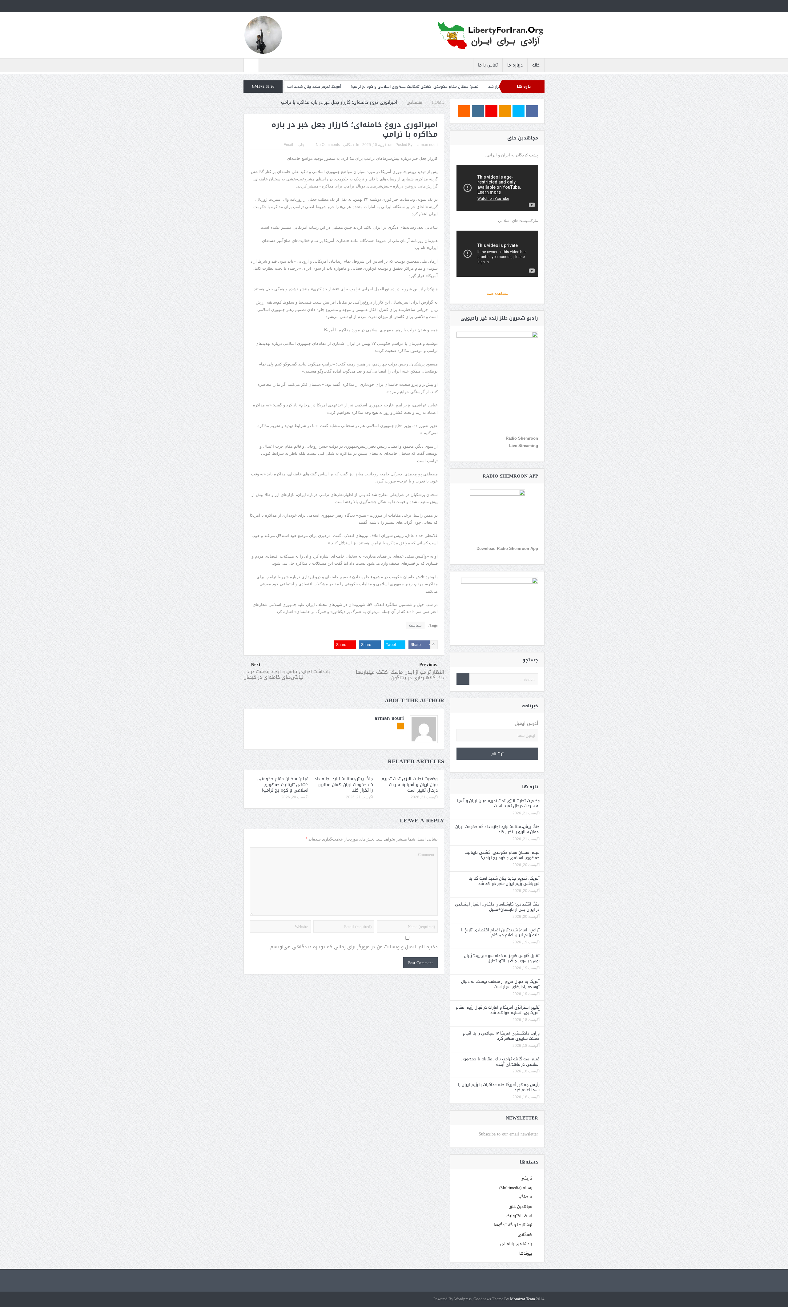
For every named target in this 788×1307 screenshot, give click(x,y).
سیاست (415, 625)
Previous (428, 664)
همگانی (348, 145)
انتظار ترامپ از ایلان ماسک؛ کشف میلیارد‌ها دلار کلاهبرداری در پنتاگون (400, 675)
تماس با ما (488, 65)
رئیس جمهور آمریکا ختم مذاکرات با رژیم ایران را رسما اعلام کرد (499, 1087)
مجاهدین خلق (520, 1206)
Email (288, 145)
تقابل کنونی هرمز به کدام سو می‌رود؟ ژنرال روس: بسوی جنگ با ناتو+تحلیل (502, 958)
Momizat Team (522, 1299)
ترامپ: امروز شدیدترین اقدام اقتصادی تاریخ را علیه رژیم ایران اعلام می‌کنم (500, 932)
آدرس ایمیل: (525, 723)
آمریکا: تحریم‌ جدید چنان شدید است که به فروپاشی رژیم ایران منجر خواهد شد (336, 86)
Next (255, 664)
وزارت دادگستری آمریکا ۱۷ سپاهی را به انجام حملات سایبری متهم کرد (501, 1035)
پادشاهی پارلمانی (516, 1244)
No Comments (328, 145)
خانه (536, 65)
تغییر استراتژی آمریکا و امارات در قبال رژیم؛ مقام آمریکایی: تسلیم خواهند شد (498, 1009)
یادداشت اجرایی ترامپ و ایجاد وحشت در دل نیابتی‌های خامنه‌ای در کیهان (287, 674)
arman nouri (427, 145)
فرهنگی (524, 1197)
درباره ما (515, 65)
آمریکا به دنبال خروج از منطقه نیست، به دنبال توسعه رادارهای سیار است (500, 984)
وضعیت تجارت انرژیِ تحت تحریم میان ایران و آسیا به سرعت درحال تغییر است (409, 784)
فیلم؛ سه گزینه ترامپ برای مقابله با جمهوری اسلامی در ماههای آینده (500, 1061)
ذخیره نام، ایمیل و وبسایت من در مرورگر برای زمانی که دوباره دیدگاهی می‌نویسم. (353, 947)
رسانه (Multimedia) (515, 1188)
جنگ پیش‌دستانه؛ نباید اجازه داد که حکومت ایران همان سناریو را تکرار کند (344, 784)
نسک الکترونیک (519, 1216)
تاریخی (526, 1178)
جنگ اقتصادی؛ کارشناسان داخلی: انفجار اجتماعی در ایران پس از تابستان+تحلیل (497, 906)
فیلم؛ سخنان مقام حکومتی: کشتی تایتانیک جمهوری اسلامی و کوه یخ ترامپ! (472, 86)
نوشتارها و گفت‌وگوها (513, 1225)
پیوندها (525, 1253)
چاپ (301, 145)
